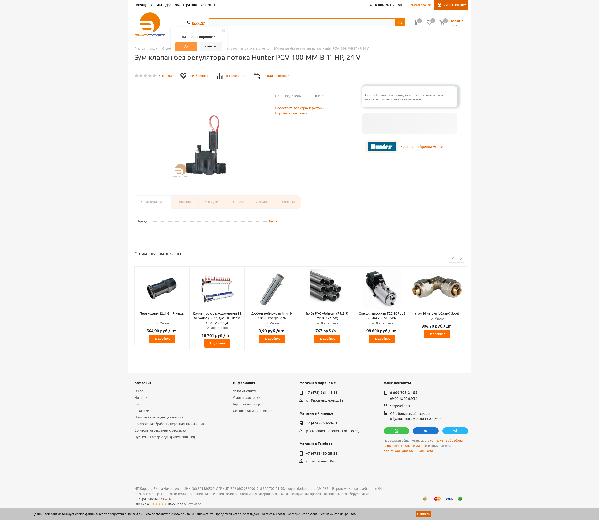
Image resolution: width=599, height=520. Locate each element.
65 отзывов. (193, 504)
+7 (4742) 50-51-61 (322, 423)
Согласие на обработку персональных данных (170, 424)
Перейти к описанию (291, 113)
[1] (137, 76)
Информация (244, 383)
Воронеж (198, 22)
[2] (141, 76)
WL (166, 499)
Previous (453, 259)
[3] (145, 76)
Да (186, 46)
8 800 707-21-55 (403, 393)
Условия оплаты (245, 391)
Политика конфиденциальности (159, 417)
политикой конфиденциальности (408, 451)
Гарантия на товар (246, 404)
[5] (154, 76)
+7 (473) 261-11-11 (322, 393)
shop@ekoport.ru (403, 406)
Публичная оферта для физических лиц (165, 437)
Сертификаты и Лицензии (252, 411)
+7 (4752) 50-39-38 (322, 453)
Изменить (211, 46)
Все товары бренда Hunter (422, 147)
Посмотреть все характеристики (299, 108)
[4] (150, 76)
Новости (141, 398)
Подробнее (162, 338)
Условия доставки (246, 398)
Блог (138, 404)
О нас (139, 391)
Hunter (273, 221)
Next (460, 259)
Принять (423, 514)
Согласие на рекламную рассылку (160, 430)
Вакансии (142, 411)
